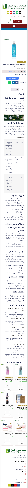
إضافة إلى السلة (12, 78)
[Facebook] (14, 12)
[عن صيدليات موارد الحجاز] (25, 464)
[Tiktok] (12, 485)
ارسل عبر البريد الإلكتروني (19, 479)
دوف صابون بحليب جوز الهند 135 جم (21, 434)
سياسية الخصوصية (20, 469)
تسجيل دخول (8, 22)
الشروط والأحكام (21, 466)
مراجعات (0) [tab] (15, 89)
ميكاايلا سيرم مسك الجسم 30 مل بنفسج (7, 380)
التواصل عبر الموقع (20, 474)
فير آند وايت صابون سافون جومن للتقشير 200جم (22, 408)
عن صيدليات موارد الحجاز (19, 464)
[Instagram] (11, 12)
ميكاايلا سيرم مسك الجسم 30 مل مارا (21, 380)
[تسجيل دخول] (10, 20)
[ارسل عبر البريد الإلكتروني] (25, 479)
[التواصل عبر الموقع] (25, 474)
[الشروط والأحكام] (25, 466)
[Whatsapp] (17, 12)
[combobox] (13, 16)
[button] (14, 26)
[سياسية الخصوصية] (25, 469)
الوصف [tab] (22, 89)
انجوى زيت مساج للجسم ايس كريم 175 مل (7, 406)
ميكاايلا (24, 60)
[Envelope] (20, 12)
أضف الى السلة (21, 389)
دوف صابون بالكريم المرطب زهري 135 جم (8, 434)
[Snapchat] (8, 12)
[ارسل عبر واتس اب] (25, 477)
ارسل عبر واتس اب (20, 476)
